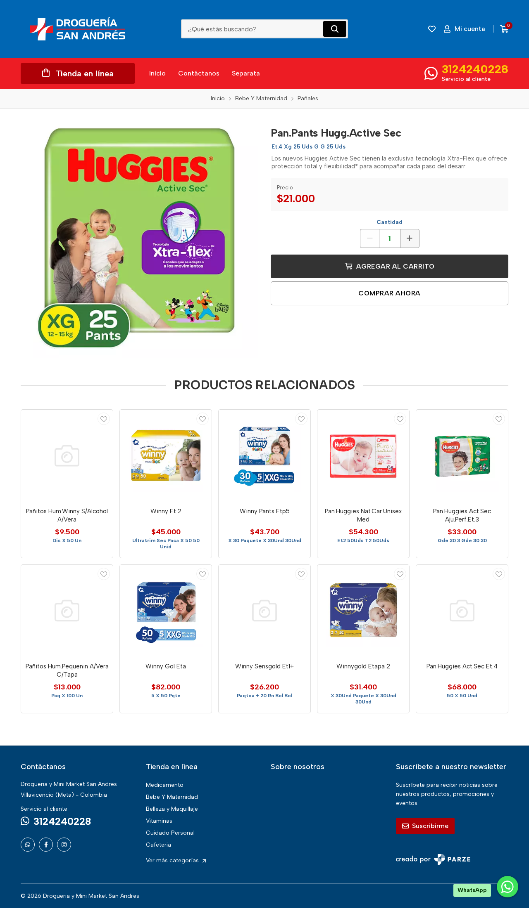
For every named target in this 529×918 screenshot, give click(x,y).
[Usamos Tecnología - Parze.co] (433, 859)
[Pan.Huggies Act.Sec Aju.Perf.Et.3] (462, 455)
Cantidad (389, 222)
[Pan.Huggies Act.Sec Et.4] (462, 610)
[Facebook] (46, 845)
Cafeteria (158, 844)
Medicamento (164, 784)
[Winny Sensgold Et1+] (264, 610)
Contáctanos (198, 73)
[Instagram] (64, 845)
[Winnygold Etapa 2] (363, 610)
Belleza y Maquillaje (172, 808)
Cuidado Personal (170, 832)
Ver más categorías (173, 860)
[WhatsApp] (28, 845)
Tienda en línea (85, 73)
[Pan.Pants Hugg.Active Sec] (139, 239)
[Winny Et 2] (166, 455)
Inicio (157, 73)
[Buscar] (334, 29)
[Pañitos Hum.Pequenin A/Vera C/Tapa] (67, 610)
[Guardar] (104, 419)
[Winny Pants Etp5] (264, 455)
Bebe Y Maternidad (172, 796)
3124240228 (475, 69)
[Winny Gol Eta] (166, 610)
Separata (246, 73)
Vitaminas (159, 820)
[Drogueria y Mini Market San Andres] (77, 28)
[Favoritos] (432, 29)
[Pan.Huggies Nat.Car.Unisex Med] (363, 455)
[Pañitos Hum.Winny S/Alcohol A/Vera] (67, 455)
